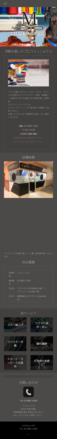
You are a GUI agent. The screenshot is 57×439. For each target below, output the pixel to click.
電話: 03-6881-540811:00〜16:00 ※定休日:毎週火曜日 (28, 134)
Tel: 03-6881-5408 (28, 429)
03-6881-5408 (23, 280)
